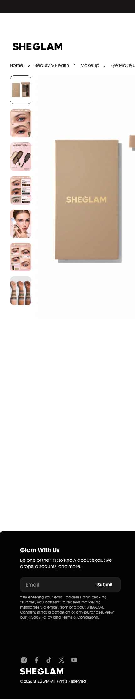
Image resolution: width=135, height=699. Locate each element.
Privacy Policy (39, 617)
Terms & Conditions (80, 617)
